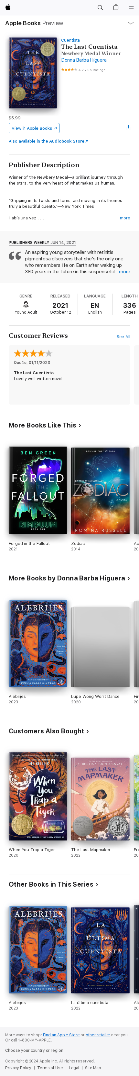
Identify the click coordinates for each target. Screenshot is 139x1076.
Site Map (93, 1068)
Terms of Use (50, 1068)
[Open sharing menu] (128, 128)
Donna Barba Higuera (83, 60)
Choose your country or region (34, 1050)
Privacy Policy (18, 1068)
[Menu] (131, 7)
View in (32, 128)
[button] (100, 7)
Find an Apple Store (61, 1035)
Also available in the (46, 141)
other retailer (98, 1035)
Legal (74, 1068)
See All (124, 336)
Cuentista (70, 40)
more (125, 218)
